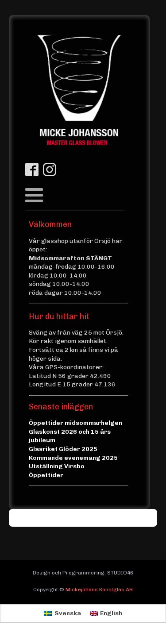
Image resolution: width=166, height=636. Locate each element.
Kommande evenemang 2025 (73, 458)
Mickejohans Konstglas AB (99, 589)
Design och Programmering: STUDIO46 (83, 573)
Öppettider (46, 475)
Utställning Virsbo (57, 466)
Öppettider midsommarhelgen (75, 423)
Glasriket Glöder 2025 (63, 449)
